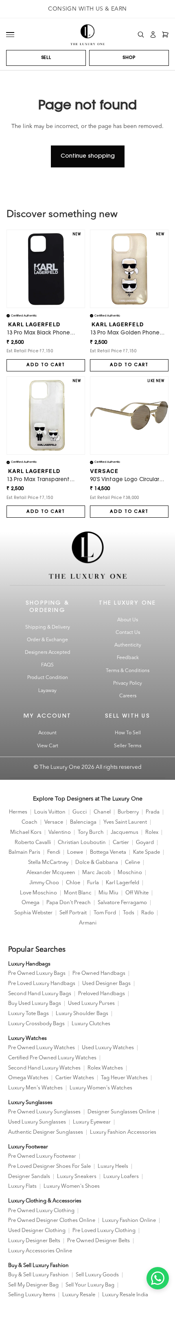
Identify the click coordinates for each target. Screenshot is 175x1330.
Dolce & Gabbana (96, 862)
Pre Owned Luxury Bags (37, 973)
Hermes (18, 812)
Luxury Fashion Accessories (123, 1132)
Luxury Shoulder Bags (82, 1013)
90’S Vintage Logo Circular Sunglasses (124, 480)
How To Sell (128, 733)
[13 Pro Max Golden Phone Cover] (129, 269)
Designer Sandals (29, 1176)
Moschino (130, 872)
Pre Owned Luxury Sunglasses (44, 1112)
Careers (127, 696)
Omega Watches (28, 1077)
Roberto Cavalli (33, 842)
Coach (29, 822)
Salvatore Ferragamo (122, 902)
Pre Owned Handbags (98, 973)
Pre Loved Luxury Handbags (41, 983)
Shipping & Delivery (47, 627)
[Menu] (10, 34)
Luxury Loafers (121, 1176)
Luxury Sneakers (76, 1176)
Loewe (75, 852)
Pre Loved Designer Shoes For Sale (49, 1166)
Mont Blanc (78, 893)
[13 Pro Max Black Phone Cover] (46, 269)
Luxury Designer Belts (34, 1240)
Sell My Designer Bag (33, 1285)
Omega (30, 902)
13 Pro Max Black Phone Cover (38, 333)
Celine (132, 862)
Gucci (79, 812)
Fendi (53, 852)
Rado (147, 913)
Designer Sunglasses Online (121, 1112)
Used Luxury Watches (108, 1047)
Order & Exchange (47, 640)
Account (47, 733)
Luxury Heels (113, 1166)
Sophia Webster (33, 913)
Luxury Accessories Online (40, 1251)
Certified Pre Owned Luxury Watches (52, 1058)
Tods (128, 913)
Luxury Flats (22, 1186)
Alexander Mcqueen (50, 872)
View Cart (47, 746)
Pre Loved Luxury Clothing (104, 1230)
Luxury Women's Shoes (72, 1186)
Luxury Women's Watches (101, 1088)
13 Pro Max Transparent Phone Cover (38, 480)
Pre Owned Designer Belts (98, 1240)
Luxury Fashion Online (129, 1220)
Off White (137, 893)
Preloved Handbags (101, 993)
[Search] (140, 34)
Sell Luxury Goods (97, 1275)
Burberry (128, 812)
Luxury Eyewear (92, 1122)
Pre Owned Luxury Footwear (42, 1156)
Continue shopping (88, 156)
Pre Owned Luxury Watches (41, 1047)
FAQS (47, 665)
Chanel (102, 812)
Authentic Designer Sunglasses (45, 1132)
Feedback (128, 657)
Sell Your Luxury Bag (90, 1285)
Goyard (145, 842)
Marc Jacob (96, 872)
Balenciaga (83, 822)
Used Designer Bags (106, 983)
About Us (127, 620)
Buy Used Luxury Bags (34, 1003)
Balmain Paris (24, 852)
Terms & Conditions (127, 670)
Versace (53, 822)
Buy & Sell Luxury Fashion (38, 1275)
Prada (153, 812)
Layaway (47, 690)
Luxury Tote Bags (28, 1013)
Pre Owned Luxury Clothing (41, 1210)
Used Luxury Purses (91, 1003)
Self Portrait (73, 913)
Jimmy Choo (44, 882)
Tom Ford (105, 913)
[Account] (153, 34)
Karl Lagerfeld (122, 882)
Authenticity (127, 645)
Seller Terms (127, 746)
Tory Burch (91, 832)
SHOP (128, 58)
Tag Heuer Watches (124, 1077)
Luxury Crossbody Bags (36, 1023)
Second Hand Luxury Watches (44, 1068)
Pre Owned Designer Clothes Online (51, 1220)
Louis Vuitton (50, 812)
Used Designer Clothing (37, 1230)
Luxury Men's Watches (35, 1088)
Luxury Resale (78, 1294)
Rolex (151, 832)
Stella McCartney (48, 862)
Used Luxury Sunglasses (37, 1122)
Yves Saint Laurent (125, 822)
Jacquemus (124, 832)
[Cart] (165, 34)
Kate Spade (146, 852)
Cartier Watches (74, 1077)
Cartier (121, 842)
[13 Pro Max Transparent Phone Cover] (46, 415)
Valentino (59, 832)
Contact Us (128, 632)
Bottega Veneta (108, 852)
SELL (46, 58)
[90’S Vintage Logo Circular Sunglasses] (129, 415)
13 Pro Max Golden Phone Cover (125, 333)
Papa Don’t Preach (68, 902)
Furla (93, 882)
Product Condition (47, 677)
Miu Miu (108, 893)
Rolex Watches (105, 1068)
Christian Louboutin (82, 842)
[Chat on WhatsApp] (158, 1278)
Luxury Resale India (125, 1294)
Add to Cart (45, 365)
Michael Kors (26, 832)
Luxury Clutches (91, 1023)
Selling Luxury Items (31, 1294)
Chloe (73, 882)
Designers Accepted (47, 652)
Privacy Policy (127, 683)
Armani (87, 923)
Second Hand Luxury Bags (39, 993)
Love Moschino (38, 893)
